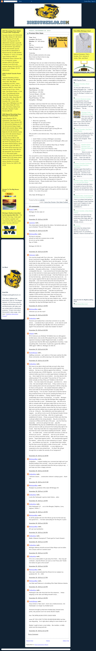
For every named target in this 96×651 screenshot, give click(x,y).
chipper (31, 333)
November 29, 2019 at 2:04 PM (38, 219)
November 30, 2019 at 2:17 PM (38, 577)
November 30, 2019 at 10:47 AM (38, 482)
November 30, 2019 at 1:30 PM (38, 512)
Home (48, 640)
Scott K (31, 209)
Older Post (66, 640)
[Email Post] (66, 200)
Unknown (32, 255)
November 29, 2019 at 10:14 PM (38, 360)
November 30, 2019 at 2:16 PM (38, 566)
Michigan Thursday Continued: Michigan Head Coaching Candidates (83, 165)
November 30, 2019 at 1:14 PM (38, 491)
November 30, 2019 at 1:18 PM (38, 500)
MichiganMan (33, 234)
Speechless (77, 226)
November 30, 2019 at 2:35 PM (38, 598)
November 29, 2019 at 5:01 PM (38, 230)
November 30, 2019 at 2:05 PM (38, 523)
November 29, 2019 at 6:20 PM (38, 251)
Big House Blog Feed (81, 304)
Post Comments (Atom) (41, 644)
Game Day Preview (50, 202)
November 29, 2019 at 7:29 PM (38, 306)
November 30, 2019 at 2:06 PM (38, 532)
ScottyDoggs (33, 352)
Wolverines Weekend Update (82, 99)
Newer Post (29, 640)
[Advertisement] (11, 177)
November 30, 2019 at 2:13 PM (38, 542)
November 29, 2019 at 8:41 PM (38, 349)
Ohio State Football (62, 202)
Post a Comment (33, 634)
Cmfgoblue (32, 318)
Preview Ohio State (36, 33)
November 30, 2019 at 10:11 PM (38, 631)
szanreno (32, 223)
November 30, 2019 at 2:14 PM (38, 553)
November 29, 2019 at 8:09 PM (38, 315)
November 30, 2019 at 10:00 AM (38, 471)
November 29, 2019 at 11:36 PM (38, 455)
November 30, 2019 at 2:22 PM (38, 587)
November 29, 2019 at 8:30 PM (38, 330)
